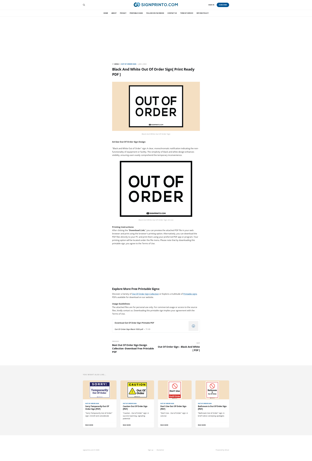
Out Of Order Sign (128, 64)
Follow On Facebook (155, 13)
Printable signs (190, 293)
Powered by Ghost (222, 450)
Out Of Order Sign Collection (145, 293)
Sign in (211, 5)
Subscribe (223, 5)
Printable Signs (136, 13)
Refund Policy (203, 13)
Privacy (123, 13)
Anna (116, 64)
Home (105, 13)
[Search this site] (84, 5)
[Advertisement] (156, 35)
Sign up (150, 450)
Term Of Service (186, 13)
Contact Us (172, 13)
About (114, 13)
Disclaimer (160, 450)
